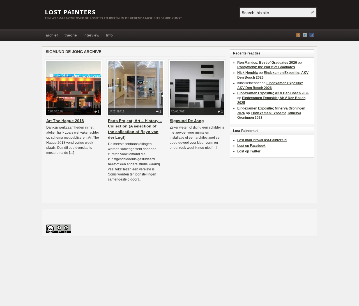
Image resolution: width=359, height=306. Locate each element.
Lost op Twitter (249, 151)
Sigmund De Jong (187, 120)
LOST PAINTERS (70, 12)
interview (91, 35)
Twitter (305, 35)
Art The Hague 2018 (65, 120)
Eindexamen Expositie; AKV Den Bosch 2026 (273, 93)
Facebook (311, 35)
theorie (71, 35)
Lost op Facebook (251, 146)
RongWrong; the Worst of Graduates (266, 67)
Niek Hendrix (247, 73)
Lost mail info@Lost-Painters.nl (262, 140)
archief (52, 35)
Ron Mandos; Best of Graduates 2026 (267, 63)
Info (109, 35)
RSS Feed (298, 35)
